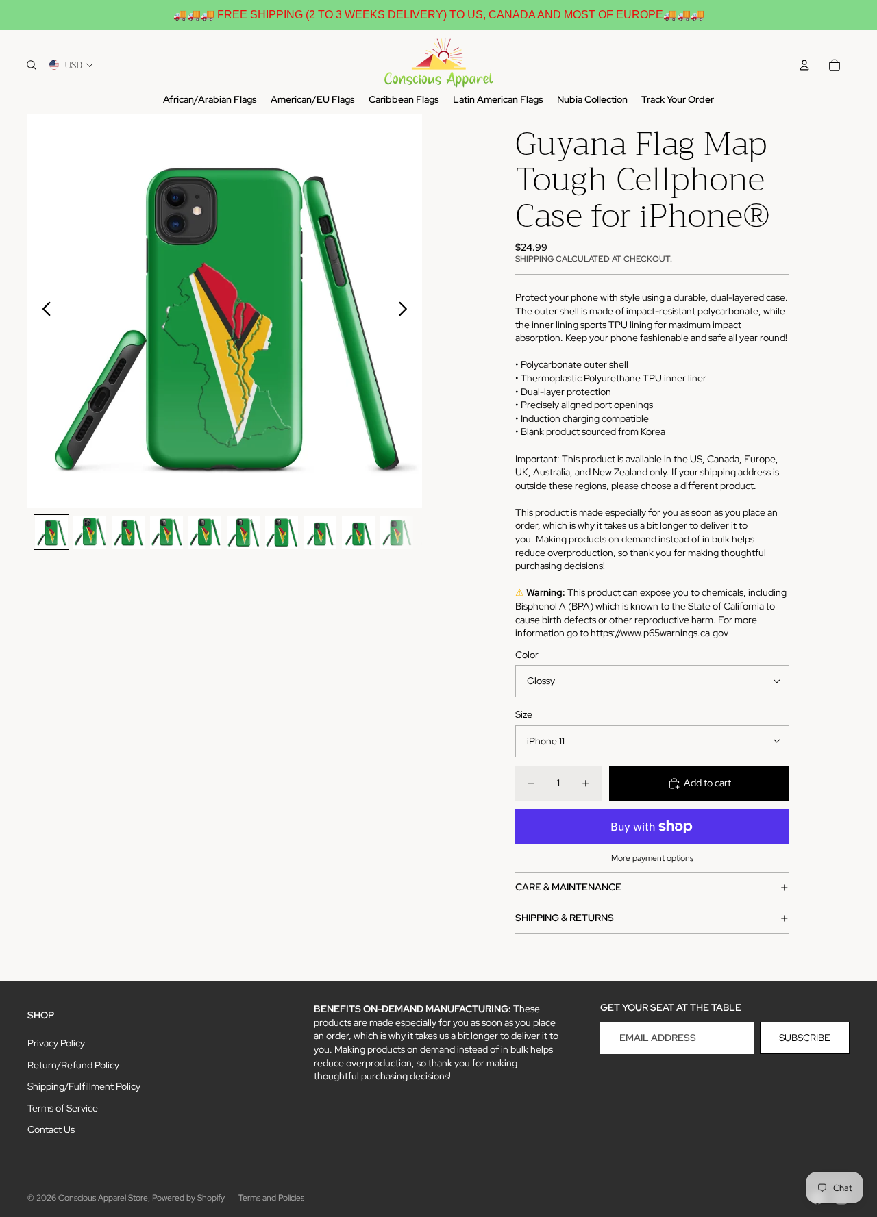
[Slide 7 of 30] (281, 532)
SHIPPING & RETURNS (564, 918)
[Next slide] (406, 311)
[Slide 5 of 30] (204, 532)
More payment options (652, 858)
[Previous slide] (42, 311)
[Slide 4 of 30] (166, 532)
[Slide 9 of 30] (358, 532)
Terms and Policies (271, 1197)
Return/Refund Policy (73, 1065)
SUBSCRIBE (804, 1037)
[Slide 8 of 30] (320, 532)
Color (527, 655)
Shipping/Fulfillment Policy (83, 1086)
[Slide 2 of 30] (89, 532)
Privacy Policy (56, 1043)
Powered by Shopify (188, 1197)
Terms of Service (62, 1108)
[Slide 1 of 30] (51, 532)
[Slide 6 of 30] (243, 532)
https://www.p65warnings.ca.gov (659, 633)
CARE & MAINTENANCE (568, 887)
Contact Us (51, 1129)
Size (523, 714)
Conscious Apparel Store (103, 1197)
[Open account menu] (804, 65)
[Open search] (31, 65)
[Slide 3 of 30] (128, 532)
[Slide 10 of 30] (396, 532)
